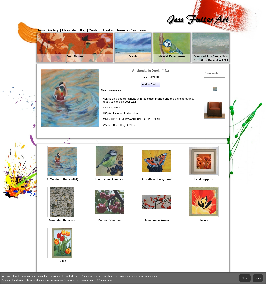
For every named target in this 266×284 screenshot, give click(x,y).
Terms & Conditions (131, 30)
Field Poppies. (203, 179)
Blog (82, 30)
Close (245, 278)
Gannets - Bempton (62, 219)
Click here (87, 276)
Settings (258, 278)
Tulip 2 (203, 219)
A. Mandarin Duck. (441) (62, 179)
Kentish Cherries (109, 219)
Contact (94, 30)
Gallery (53, 30)
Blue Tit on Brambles (109, 179)
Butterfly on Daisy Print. (157, 179)
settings (29, 280)
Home (41, 30)
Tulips (62, 260)
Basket (108, 30)
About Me (69, 30)
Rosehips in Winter (156, 219)
